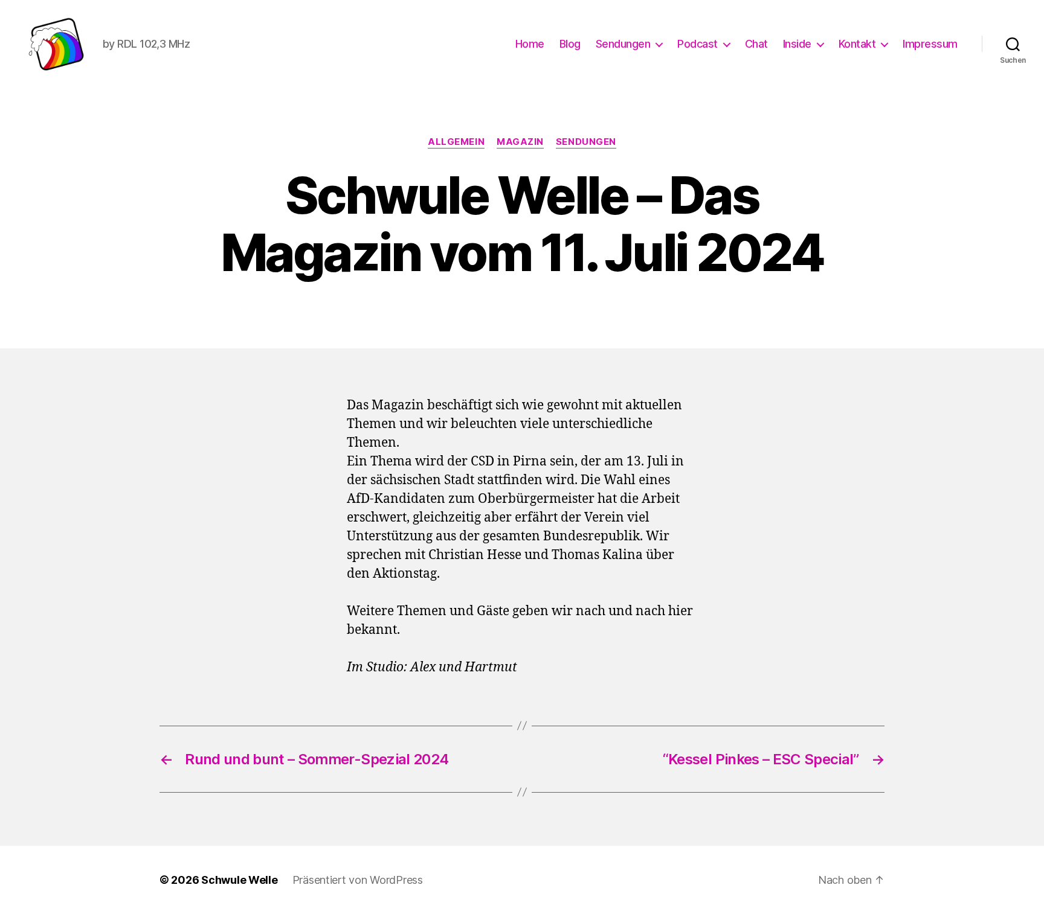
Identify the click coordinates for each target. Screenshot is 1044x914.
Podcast (697, 43)
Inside (797, 43)
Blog (570, 43)
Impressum (930, 43)
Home (529, 43)
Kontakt (857, 43)
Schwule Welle (239, 880)
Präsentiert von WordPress (357, 880)
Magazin (520, 141)
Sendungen (623, 43)
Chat (756, 43)
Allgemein (456, 141)
